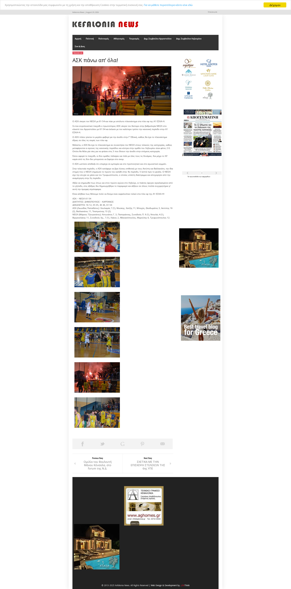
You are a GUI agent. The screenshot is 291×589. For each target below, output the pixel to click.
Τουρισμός (134, 39)
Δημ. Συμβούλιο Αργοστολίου (158, 39)
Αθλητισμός (119, 39)
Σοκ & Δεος (80, 46)
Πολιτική (90, 39)
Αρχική (78, 39)
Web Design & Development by (170, 585)
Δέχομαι (275, 5)
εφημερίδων (206, 176)
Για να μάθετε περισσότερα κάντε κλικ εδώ (168, 5)
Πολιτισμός (103, 39)
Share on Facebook (82, 444)
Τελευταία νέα (77, 53)
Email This (163, 444)
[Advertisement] (198, 201)
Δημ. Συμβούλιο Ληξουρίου (189, 39)
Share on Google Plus (122, 444)
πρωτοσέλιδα (194, 176)
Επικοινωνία (212, 12)
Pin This (142, 444)
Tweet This (102, 444)
